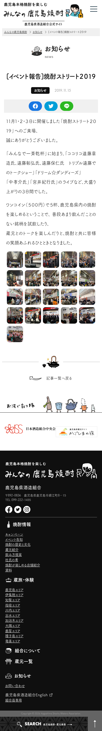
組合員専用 (13, 700)
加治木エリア (14, 620)
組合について (27, 650)
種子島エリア (14, 636)
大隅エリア (12, 625)
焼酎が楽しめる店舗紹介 (22, 565)
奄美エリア (12, 641)
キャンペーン (14, 534)
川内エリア (12, 610)
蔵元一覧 (24, 661)
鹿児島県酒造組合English (26, 695)
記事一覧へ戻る (59, 378)
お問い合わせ (15, 686)
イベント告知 (14, 539)
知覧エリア (12, 600)
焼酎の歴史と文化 (18, 544)
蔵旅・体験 (24, 580)
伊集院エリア (14, 595)
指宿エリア (12, 605)
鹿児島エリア (14, 590)
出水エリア (12, 615)
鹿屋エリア (12, 631)
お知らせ (22, 676)
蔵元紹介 (12, 550)
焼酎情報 (22, 524)
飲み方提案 (13, 555)
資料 (8, 570)
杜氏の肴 (11, 560)
